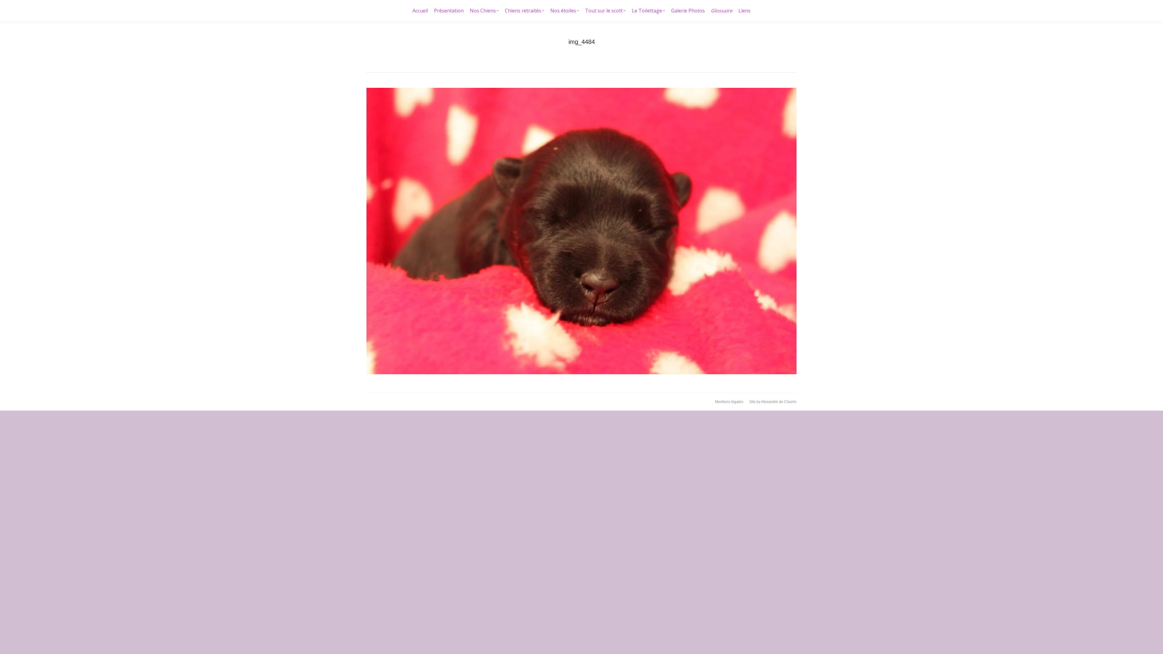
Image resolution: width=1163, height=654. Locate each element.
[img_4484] (581, 231)
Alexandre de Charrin (779, 402)
